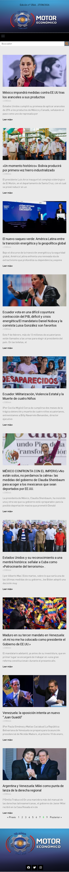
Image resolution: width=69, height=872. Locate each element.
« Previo (11, 817)
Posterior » (56, 817)
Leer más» (8, 119)
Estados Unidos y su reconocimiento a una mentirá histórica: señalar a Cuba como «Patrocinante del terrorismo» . (32, 562)
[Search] (66, 43)
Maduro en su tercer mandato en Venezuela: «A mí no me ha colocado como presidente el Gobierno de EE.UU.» (34, 639)
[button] (3, 36)
